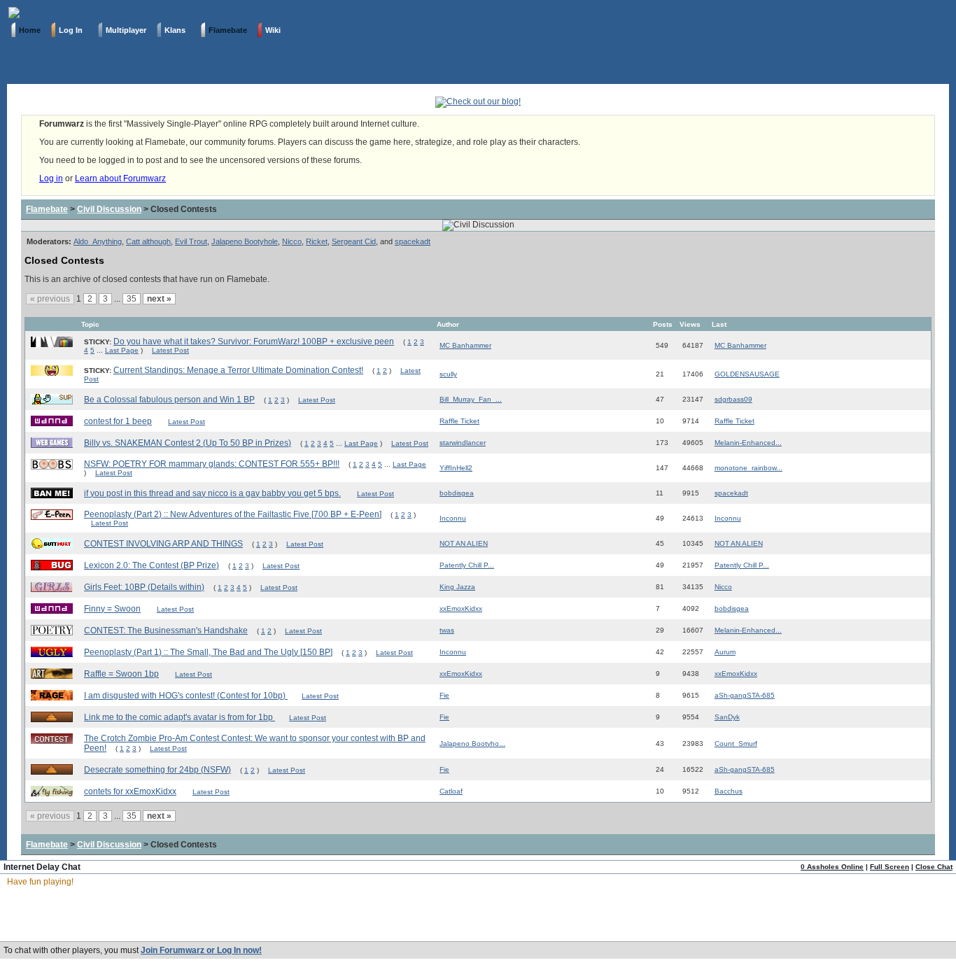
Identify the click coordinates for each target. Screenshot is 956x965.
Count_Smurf (736, 743)
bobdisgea (457, 493)
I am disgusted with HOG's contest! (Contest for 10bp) (186, 695)
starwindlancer (463, 442)
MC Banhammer (465, 345)
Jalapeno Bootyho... (472, 743)
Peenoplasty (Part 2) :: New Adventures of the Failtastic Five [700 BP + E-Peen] (232, 514)
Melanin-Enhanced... (748, 442)
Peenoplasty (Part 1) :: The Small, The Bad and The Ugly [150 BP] (208, 652)
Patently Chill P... (467, 565)
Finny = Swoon (112, 609)
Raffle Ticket (459, 421)
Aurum (725, 652)
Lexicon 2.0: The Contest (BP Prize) (151, 565)
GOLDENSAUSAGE (747, 374)
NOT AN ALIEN (464, 543)
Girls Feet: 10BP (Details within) (144, 587)
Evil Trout (191, 241)
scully (448, 374)
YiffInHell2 (456, 468)
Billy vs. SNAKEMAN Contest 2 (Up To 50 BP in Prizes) (187, 443)
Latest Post (170, 350)
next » (159, 299)
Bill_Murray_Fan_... (471, 399)
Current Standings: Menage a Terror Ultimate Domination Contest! (238, 370)
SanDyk (727, 717)
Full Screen (889, 867)
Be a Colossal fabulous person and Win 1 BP (169, 399)
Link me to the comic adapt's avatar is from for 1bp (179, 717)
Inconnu (453, 518)
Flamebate (47, 209)
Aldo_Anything (97, 241)
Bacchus (729, 791)
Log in (51, 178)
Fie (444, 695)
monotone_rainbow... (748, 468)
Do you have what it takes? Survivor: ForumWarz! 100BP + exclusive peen (253, 341)
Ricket (317, 241)
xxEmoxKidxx (461, 608)
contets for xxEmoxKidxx (130, 791)
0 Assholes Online (832, 867)
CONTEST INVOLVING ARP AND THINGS (163, 544)
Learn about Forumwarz (120, 178)
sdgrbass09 (733, 399)
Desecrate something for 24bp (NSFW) (157, 770)
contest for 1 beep (118, 421)
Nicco (292, 241)
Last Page (122, 350)
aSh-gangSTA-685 (745, 695)
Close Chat (934, 867)
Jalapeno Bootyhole (244, 241)
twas (447, 630)
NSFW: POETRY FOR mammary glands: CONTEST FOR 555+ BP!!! (211, 464)
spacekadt (412, 241)
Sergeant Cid (354, 241)
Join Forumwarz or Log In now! (201, 950)
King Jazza (457, 587)
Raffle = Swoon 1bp (121, 674)
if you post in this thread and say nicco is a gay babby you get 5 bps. (212, 493)
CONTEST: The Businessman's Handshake (166, 630)
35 (131, 299)
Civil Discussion (109, 209)
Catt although (148, 241)
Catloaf (451, 791)
